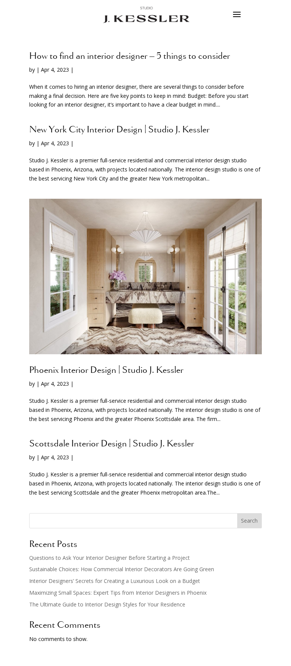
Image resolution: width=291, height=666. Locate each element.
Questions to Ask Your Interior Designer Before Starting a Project (109, 557)
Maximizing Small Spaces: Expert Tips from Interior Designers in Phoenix (118, 592)
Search (249, 520)
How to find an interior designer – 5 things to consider (129, 56)
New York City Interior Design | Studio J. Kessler (119, 130)
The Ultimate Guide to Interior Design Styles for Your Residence (107, 604)
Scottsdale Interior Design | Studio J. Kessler (111, 444)
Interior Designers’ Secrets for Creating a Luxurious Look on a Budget (114, 580)
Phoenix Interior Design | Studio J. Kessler (106, 370)
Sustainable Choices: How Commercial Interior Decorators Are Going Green (121, 569)
